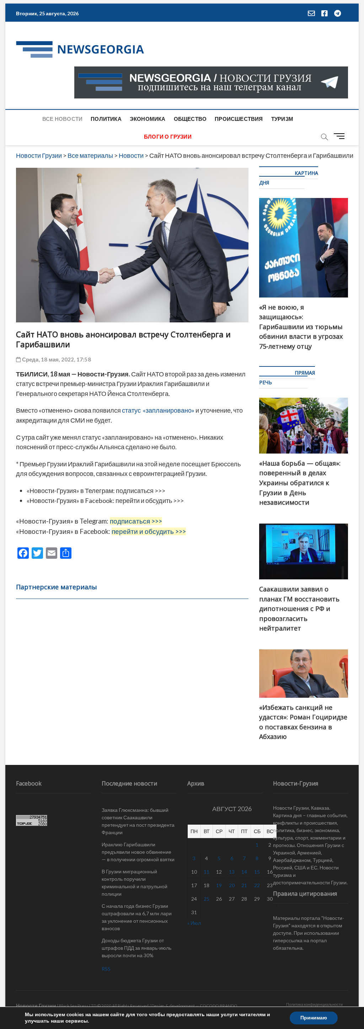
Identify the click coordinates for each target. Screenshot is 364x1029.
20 (232, 885)
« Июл (194, 923)
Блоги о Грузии (168, 136)
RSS (106, 969)
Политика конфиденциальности (314, 1004)
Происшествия (239, 119)
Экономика (148, 119)
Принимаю (313, 1017)
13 (232, 872)
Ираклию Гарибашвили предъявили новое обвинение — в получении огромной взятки (138, 851)
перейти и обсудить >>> (150, 500)
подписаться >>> (140, 490)
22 (257, 885)
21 (244, 885)
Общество (190, 119)
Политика (106, 119)
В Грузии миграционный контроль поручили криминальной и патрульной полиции (134, 882)
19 (219, 885)
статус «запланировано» (158, 410)
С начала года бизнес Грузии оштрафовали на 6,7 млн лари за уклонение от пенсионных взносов (137, 917)
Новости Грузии (36, 1005)
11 (206, 872)
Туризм (282, 119)
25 (206, 899)
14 (244, 872)
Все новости (62, 119)
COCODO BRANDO (218, 1005)
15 (257, 872)
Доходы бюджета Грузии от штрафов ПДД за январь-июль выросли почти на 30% (136, 947)
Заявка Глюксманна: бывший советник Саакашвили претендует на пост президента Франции (138, 821)
